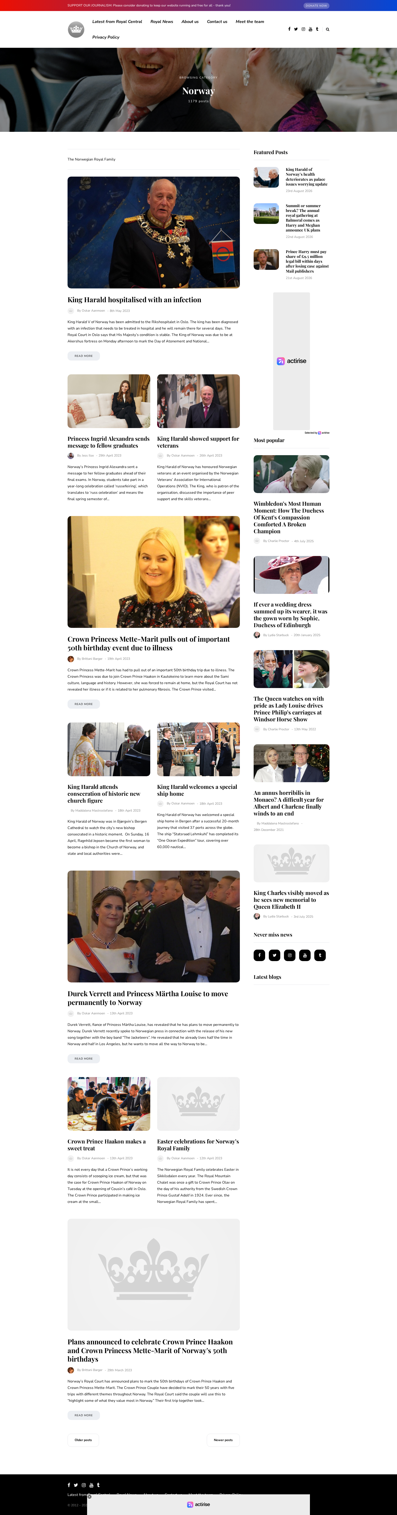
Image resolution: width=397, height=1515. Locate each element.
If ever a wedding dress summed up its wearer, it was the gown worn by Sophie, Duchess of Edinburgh (290, 615)
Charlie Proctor (278, 541)
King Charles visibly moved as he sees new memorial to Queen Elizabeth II (291, 899)
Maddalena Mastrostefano (94, 810)
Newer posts (223, 1440)
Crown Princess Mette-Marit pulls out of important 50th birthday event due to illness (149, 643)
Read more (84, 356)
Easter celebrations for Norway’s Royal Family (198, 1144)
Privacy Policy (105, 37)
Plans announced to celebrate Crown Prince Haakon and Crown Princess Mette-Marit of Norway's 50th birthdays (150, 1350)
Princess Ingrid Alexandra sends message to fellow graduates (109, 442)
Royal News (161, 21)
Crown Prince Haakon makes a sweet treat (107, 1144)
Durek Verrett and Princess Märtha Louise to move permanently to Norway (148, 998)
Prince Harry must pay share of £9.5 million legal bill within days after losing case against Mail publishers (307, 261)
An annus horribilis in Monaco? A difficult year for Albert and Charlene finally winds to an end (288, 803)
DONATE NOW (316, 6)
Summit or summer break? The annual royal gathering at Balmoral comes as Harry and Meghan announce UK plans (303, 217)
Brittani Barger (92, 659)
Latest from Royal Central (117, 21)
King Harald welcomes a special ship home (197, 790)
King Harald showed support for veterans (198, 442)
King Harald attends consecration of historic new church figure (104, 793)
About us (190, 21)
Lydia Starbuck (278, 635)
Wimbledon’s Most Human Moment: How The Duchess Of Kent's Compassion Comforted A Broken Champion (289, 517)
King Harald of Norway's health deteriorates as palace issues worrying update (307, 176)
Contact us (217, 21)
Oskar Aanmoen (93, 311)
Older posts (83, 1440)
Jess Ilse (88, 455)
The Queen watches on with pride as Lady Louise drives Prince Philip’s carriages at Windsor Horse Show (289, 709)
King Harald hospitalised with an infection (134, 299)
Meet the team (250, 21)
